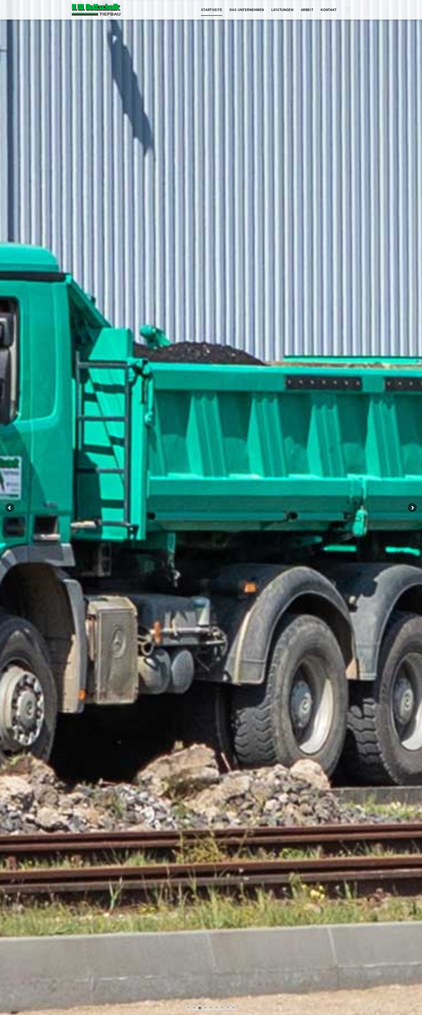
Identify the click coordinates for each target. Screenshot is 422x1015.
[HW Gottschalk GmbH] (96, 9)
